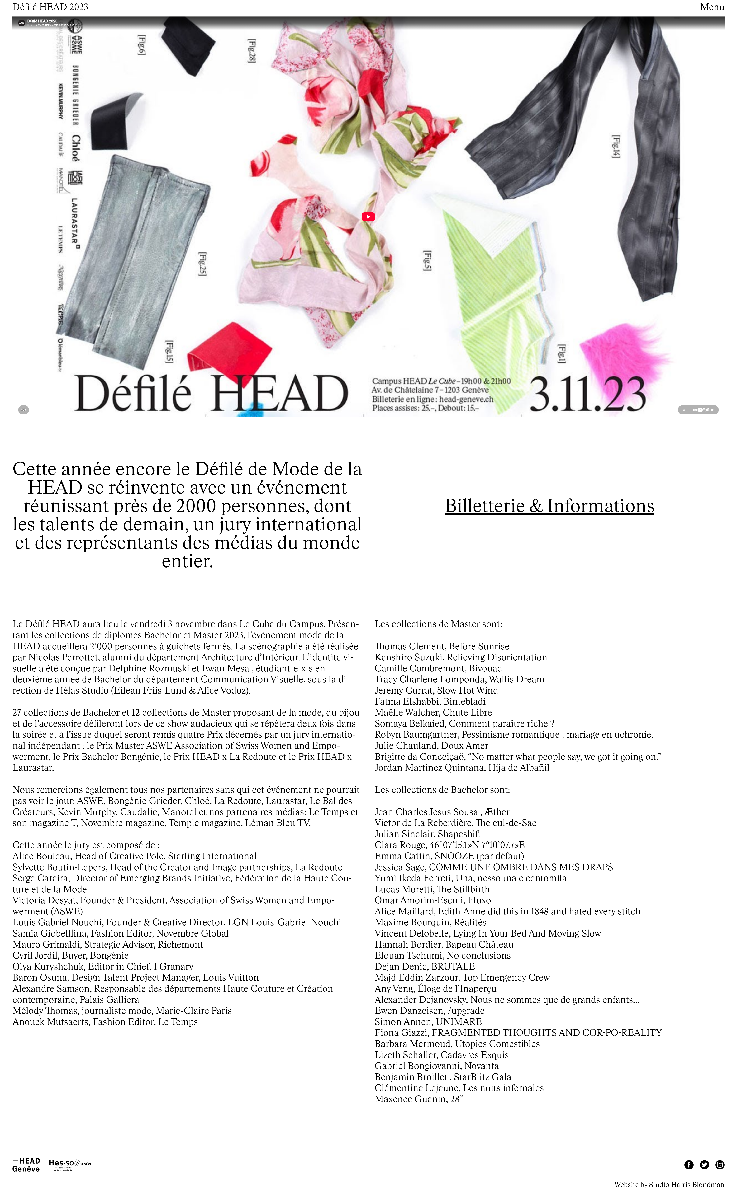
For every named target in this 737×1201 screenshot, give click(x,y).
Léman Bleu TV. (278, 823)
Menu (712, 7)
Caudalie (138, 812)
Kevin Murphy (86, 812)
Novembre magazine (122, 823)
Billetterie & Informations (549, 507)
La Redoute (237, 801)
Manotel (179, 812)
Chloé (197, 801)
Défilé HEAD (50, 7)
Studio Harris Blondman (687, 1185)
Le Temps (328, 812)
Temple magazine (205, 823)
